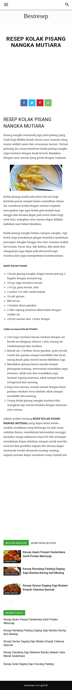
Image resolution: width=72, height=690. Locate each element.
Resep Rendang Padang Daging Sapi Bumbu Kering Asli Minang (34, 632)
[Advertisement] (36, 77)
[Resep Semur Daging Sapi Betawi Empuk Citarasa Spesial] (12, 589)
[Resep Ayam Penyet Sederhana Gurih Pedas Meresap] (12, 556)
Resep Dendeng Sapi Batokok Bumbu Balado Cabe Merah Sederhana (34, 654)
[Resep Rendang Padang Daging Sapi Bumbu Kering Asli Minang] (12, 571)
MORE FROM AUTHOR (43, 543)
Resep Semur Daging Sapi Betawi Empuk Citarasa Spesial (33, 643)
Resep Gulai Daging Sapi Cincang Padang (28, 664)
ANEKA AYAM (10, 561)
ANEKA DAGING (11, 574)
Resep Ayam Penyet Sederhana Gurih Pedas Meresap (30, 621)
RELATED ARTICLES (16, 543)
